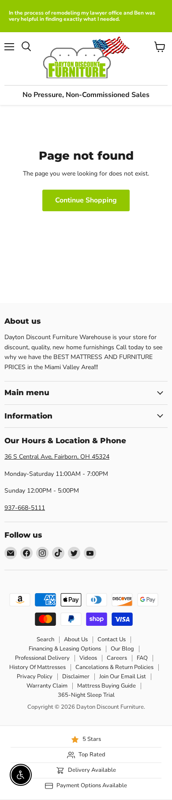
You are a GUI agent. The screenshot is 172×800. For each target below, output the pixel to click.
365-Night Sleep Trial (86, 695)
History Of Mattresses (37, 667)
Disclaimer (76, 676)
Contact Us (111, 639)
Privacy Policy (34, 676)
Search (45, 639)
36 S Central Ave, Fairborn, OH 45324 (56, 456)
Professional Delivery (42, 658)
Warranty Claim (46, 686)
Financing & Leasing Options (65, 649)
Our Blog (122, 649)
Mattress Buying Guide (106, 686)
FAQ (142, 658)
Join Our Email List (122, 676)
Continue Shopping (86, 200)
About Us (76, 639)
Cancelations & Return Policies (114, 667)
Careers (117, 658)
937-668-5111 (24, 508)
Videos (88, 658)
